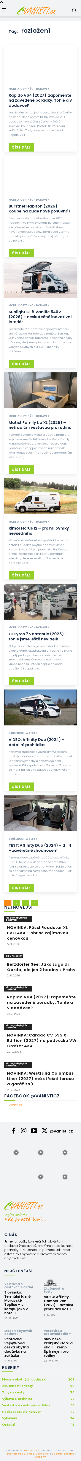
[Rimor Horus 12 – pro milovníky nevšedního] (40, 496)
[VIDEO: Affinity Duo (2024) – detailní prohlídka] (40, 707)
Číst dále (21, 147)
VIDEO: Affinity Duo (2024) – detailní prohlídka (36, 742)
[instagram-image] (16, 1152)
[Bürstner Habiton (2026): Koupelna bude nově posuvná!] (40, 174)
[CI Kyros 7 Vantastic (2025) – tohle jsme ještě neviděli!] (40, 602)
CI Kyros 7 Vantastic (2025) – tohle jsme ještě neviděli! (38, 636)
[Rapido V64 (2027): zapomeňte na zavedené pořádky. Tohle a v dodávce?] (40, 63)
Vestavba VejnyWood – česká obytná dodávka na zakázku (16, 1347)
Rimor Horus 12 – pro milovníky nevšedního (39, 530)
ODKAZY (40, 1457)
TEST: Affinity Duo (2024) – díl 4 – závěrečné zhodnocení (40, 848)
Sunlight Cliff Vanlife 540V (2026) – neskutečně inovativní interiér (40, 317)
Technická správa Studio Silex (28, 1453)
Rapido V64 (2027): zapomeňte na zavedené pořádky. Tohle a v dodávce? (40, 100)
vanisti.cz (30, 1450)
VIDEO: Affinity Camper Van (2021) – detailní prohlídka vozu (58, 1303)
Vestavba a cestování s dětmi (18, 1286)
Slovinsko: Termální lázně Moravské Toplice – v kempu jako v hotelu (17, 1302)
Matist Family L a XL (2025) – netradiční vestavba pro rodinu (40, 425)
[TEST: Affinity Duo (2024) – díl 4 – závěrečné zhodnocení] (40, 813)
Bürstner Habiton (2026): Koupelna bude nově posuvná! (39, 208)
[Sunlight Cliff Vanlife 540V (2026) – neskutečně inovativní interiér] (40, 280)
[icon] (13, 1132)
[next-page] (34, 903)
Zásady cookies (63, 1453)
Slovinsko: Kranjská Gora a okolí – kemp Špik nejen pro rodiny (58, 1347)
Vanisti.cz (15, 1105)
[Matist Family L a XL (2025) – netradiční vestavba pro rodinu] (40, 390)
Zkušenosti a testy (23, 733)
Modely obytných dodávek (29, 89)
